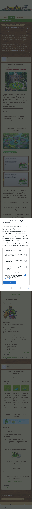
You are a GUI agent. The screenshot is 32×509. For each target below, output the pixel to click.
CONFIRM (10, 282)
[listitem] (16, 251)
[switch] (25, 255)
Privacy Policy (25, 288)
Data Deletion (6, 288)
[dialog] (16, 254)
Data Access (16, 288)
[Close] (28, 221)
